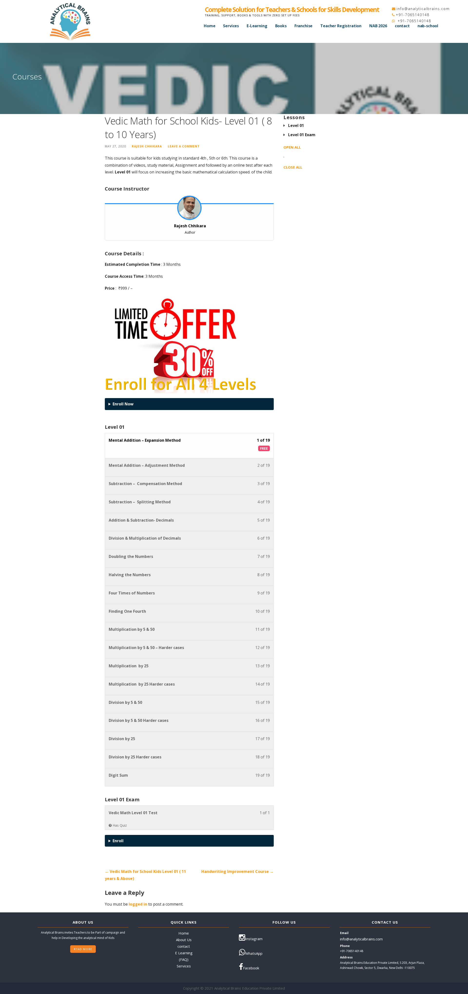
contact (402, 26)
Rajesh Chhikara (147, 146)
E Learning (184, 952)
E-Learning (257, 26)
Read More (83, 949)
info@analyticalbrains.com (423, 8)
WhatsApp (254, 953)
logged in (138, 904)
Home (209, 26)
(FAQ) (183, 959)
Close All (292, 167)
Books (281, 26)
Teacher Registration (340, 26)
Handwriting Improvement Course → (237, 871)
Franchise (303, 26)
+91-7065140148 (412, 14)
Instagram (254, 938)
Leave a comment (184, 146)
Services (231, 26)
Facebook (251, 967)
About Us (184, 939)
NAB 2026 (378, 26)
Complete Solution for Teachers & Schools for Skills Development (292, 9)
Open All (292, 147)
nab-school (428, 26)
